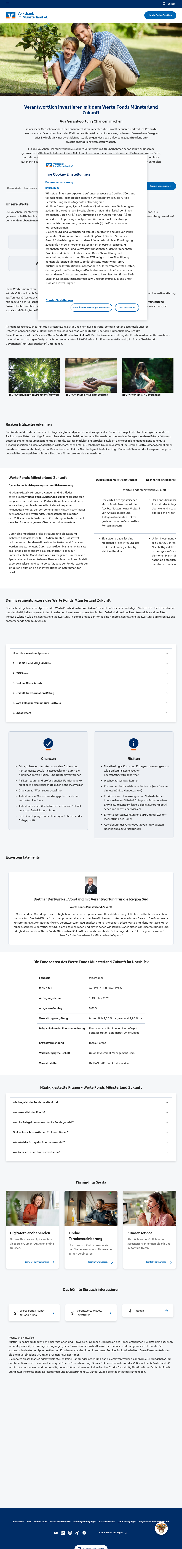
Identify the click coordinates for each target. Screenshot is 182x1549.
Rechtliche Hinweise (60, 1521)
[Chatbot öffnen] (161, 1528)
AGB (29, 1521)
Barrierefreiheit (107, 1521)
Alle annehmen (127, 307)
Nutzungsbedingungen (84, 1521)
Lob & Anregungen (127, 1521)
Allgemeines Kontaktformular (154, 1521)
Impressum (18, 1521)
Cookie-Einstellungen (59, 300)
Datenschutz (40, 1521)
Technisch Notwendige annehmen (91, 307)
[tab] (14, 188)
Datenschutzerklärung (59, 182)
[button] (91, 653)
